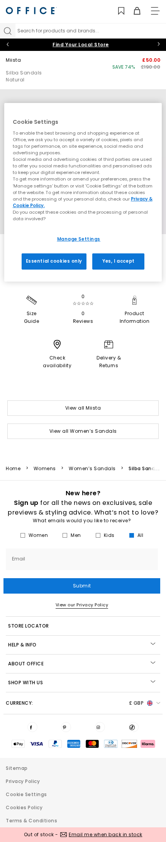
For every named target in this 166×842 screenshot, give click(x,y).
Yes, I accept (118, 261)
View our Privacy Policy (82, 605)
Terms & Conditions (31, 820)
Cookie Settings (26, 794)
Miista (13, 60)
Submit (82, 585)
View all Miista (83, 408)
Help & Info (22, 644)
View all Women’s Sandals (83, 431)
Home (13, 468)
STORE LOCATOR (28, 626)
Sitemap (17, 768)
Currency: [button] (74, 703)
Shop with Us (25, 682)
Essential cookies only (54, 261)
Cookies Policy (24, 807)
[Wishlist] (116, 11)
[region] (83, 192)
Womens (45, 468)
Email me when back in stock (105, 834)
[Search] (7, 31)
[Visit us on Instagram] (100, 727)
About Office (26, 663)
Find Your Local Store (81, 44)
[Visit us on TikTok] (134, 727)
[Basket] (132, 11)
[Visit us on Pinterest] (66, 727)
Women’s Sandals (92, 468)
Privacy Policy (23, 781)
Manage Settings (79, 239)
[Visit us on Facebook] (32, 727)
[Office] (31, 10)
